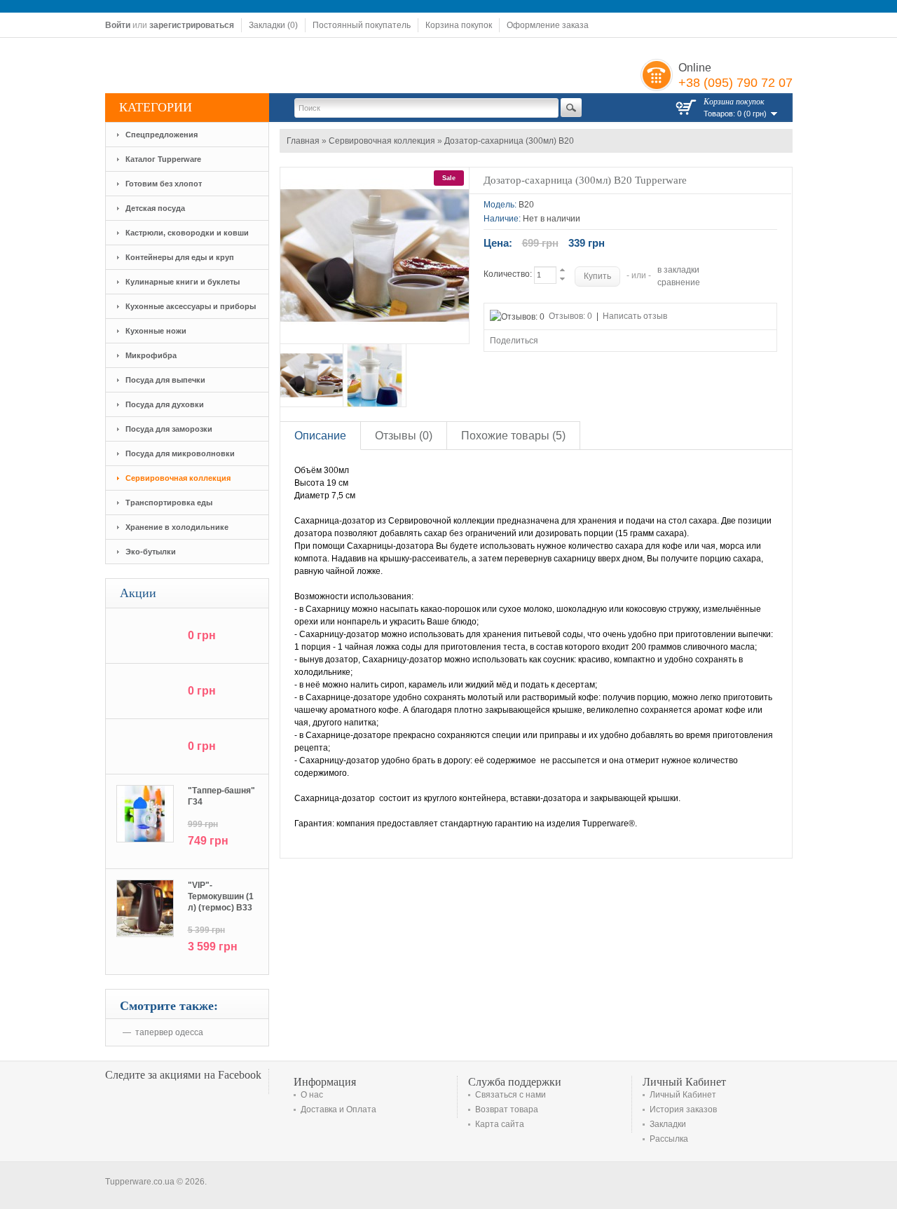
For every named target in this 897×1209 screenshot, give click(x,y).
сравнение (678, 282)
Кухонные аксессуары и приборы (190, 306)
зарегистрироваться (191, 25)
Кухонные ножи (155, 331)
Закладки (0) (273, 25)
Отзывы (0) (403, 436)
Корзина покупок (458, 25)
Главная (303, 141)
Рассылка (669, 1139)
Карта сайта (499, 1124)
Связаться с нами (510, 1095)
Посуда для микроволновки (180, 453)
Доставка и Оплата (338, 1109)
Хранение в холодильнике (176, 527)
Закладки (668, 1124)
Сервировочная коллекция (178, 478)
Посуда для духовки (164, 404)
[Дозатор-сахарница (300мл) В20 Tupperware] (311, 375)
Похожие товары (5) (513, 436)
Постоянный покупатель (362, 25)
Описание (320, 436)
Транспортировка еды (168, 502)
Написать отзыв (635, 316)
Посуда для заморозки (168, 429)
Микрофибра (151, 355)
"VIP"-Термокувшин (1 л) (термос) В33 (221, 896)
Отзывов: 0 (570, 316)
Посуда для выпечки (165, 380)
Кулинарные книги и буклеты (182, 282)
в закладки (678, 270)
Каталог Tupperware (163, 159)
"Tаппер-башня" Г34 (221, 796)
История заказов (683, 1109)
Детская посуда (155, 208)
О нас (312, 1095)
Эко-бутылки (150, 551)
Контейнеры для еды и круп (179, 257)
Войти (117, 25)
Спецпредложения (161, 134)
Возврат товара (506, 1109)
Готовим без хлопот (163, 183)
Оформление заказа (548, 25)
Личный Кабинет (683, 1095)
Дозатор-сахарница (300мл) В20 (509, 141)
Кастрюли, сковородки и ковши (187, 232)
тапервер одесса (169, 1032)
